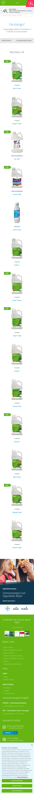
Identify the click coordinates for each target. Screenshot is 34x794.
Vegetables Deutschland (12, 664)
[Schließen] (1, 10)
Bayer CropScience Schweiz (13, 658)
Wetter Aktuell (9, 680)
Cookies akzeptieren (17, 790)
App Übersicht (18, 627)
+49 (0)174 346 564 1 (16, 728)
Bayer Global (8, 647)
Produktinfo (6, 40)
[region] (17, 768)
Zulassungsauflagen (24, 40)
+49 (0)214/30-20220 (16, 740)
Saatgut (6, 691)
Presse (6, 661)
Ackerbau (7, 688)
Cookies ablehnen (17, 785)
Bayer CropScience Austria (13, 656)
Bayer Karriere (9, 653)
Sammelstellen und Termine (14, 706)
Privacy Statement (22, 777)
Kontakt (7, 733)
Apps (5, 677)
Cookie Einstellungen (17, 780)
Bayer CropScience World (13, 650)
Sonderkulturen (9, 693)
